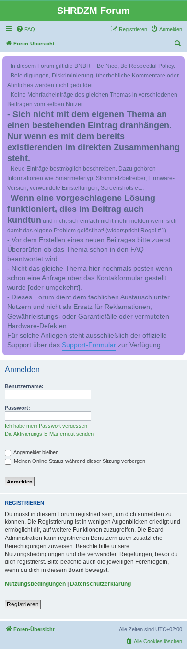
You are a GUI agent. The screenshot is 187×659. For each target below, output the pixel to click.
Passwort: (17, 408)
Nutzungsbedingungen (35, 584)
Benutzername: (24, 386)
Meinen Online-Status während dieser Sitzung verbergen (78, 461)
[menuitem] (25, 29)
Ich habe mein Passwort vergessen (46, 425)
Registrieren (23, 604)
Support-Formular (89, 345)
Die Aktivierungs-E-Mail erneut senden (49, 434)
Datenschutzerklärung (100, 584)
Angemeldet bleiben (35, 452)
